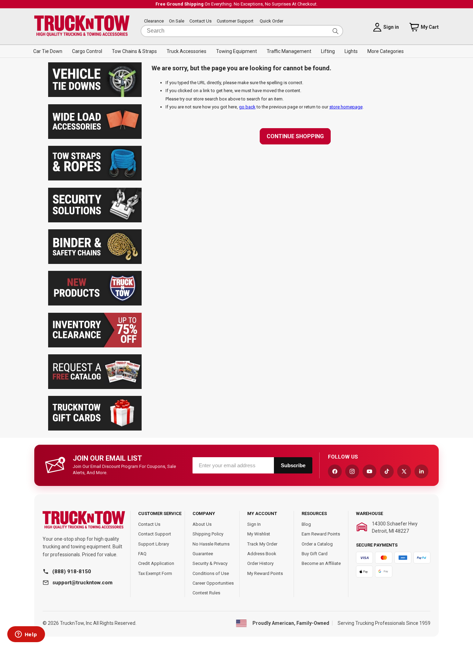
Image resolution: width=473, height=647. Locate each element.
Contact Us (200, 21)
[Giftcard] (95, 429)
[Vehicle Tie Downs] (95, 95)
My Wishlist (258, 534)
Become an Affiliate (321, 563)
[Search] (335, 31)
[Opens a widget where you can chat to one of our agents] (26, 635)
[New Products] (95, 304)
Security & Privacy (210, 563)
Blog (306, 524)
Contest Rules (206, 592)
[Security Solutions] (95, 220)
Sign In (254, 524)
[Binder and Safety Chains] (95, 262)
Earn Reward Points (321, 534)
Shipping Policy (208, 534)
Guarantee (203, 553)
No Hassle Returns (211, 544)
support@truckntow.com (82, 582)
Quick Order (271, 21)
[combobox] (242, 31)
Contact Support (154, 534)
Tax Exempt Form (155, 573)
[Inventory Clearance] (95, 345)
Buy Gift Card (315, 553)
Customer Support (235, 21)
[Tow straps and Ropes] (95, 178)
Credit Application (156, 563)
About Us (202, 524)
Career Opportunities (213, 583)
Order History (260, 563)
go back (247, 106)
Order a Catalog (317, 544)
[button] (48, 51)
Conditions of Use (211, 573)
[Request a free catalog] (95, 387)
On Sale (176, 21)
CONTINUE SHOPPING (295, 136)
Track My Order (262, 544)
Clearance (154, 21)
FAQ (142, 553)
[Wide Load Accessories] (95, 137)
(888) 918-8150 (71, 571)
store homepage (346, 106)
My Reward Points (265, 573)
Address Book (261, 553)
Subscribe (293, 465)
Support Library (153, 544)
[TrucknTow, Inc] (84, 520)
